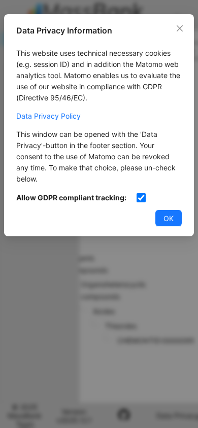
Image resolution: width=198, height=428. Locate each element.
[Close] (180, 28)
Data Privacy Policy (48, 116)
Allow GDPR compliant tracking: (71, 197)
